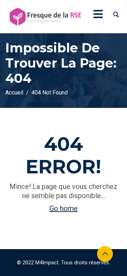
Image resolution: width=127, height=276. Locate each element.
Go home (63, 208)
